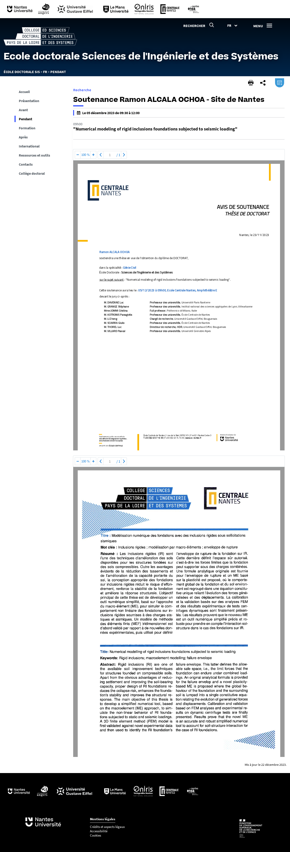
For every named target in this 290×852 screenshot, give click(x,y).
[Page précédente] (100, 154)
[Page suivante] (124, 154)
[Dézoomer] (77, 154)
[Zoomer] (93, 154)
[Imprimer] (251, 83)
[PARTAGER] (263, 83)
